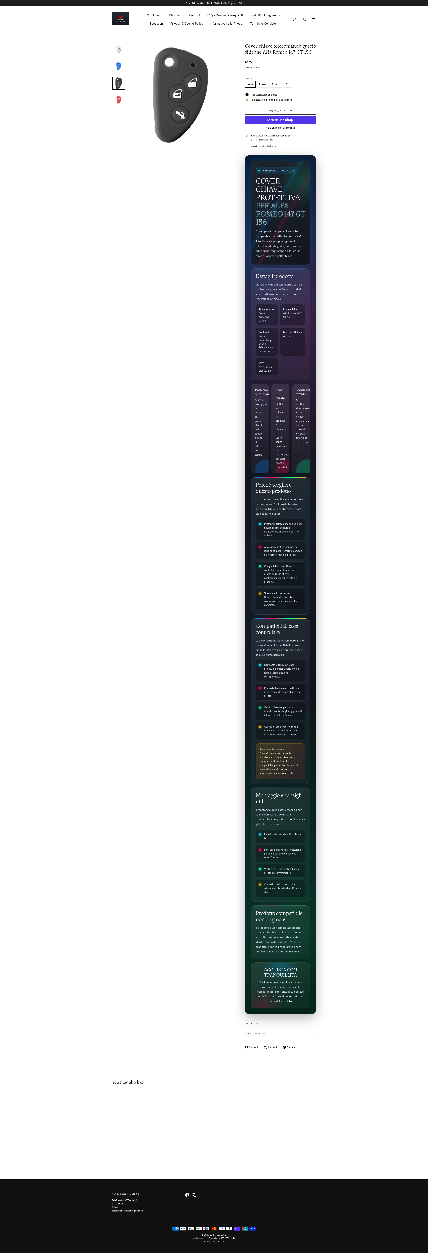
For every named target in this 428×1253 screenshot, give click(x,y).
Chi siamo (175, 15)
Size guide (252, 1023)
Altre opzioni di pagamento (280, 127)
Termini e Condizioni (264, 23)
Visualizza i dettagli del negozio (264, 146)
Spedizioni (157, 23)
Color (249, 78)
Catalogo (153, 15)
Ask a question (255, 1033)
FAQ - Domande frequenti (225, 15)
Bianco (275, 84)
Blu (287, 84)
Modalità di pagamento (265, 15)
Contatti (194, 15)
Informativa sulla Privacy (227, 23)
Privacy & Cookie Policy (186, 23)
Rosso (262, 84)
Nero (250, 84)
